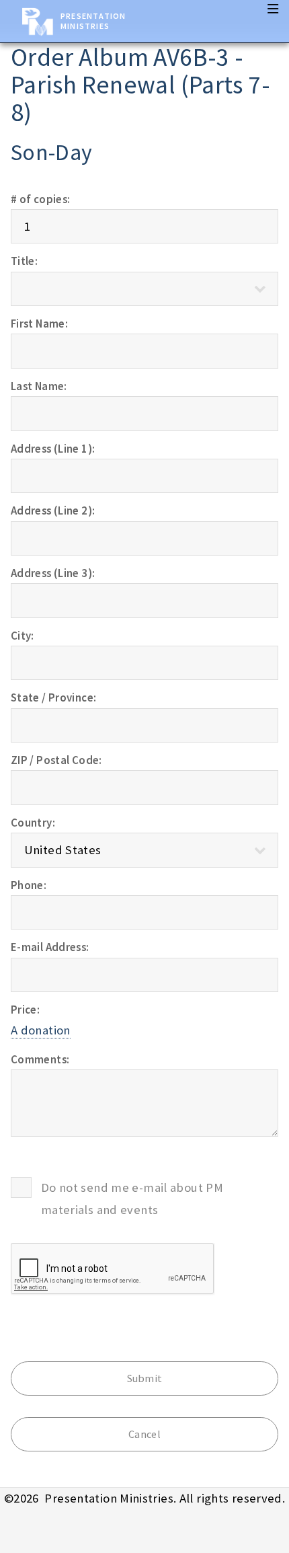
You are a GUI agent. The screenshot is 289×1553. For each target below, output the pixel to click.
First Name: (39, 323)
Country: (33, 822)
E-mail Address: (50, 947)
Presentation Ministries (93, 21)
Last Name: (39, 386)
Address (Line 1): (53, 448)
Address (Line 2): (53, 510)
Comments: (40, 1059)
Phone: (28, 885)
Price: (25, 1009)
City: (22, 635)
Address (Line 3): (53, 573)
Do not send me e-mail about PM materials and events (132, 1198)
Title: (24, 261)
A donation (41, 1030)
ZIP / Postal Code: (56, 760)
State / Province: (53, 697)
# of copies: (40, 199)
